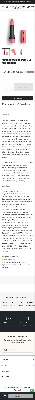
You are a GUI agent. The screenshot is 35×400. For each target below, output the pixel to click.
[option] (17, 31)
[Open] (4, 395)
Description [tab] (6, 115)
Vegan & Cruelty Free (8, 259)
